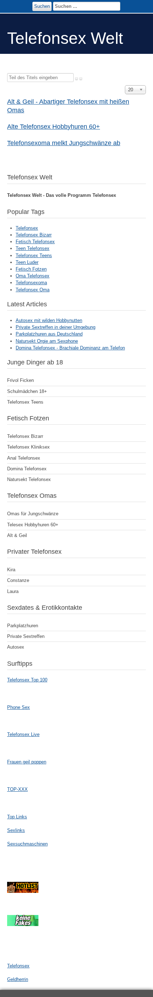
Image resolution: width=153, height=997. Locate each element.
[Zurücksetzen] (80, 78)
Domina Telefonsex (27, 468)
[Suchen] (76, 78)
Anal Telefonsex (23, 458)
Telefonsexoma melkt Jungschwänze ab (63, 143)
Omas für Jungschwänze (32, 513)
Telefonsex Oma (32, 289)
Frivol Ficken (20, 380)
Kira (11, 569)
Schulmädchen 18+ (27, 391)
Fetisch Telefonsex (35, 241)
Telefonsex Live (23, 734)
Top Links (17, 816)
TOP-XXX (17, 789)
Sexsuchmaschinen (27, 844)
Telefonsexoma (31, 282)
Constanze (18, 580)
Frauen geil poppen (26, 762)
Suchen (42, 6)
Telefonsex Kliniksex (28, 447)
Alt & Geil (17, 535)
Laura (13, 591)
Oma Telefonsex (32, 275)
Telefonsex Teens (34, 255)
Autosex (15, 647)
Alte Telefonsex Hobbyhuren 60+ (53, 126)
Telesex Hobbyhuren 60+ (32, 524)
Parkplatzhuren (22, 625)
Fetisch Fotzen (31, 269)
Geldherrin (17, 979)
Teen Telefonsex (32, 248)
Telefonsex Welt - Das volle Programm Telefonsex (61, 195)
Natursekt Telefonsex (29, 479)
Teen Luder (27, 262)
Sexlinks (16, 830)
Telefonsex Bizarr (34, 234)
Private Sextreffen (25, 636)
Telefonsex (27, 228)
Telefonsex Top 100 (27, 679)
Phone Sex (18, 707)
